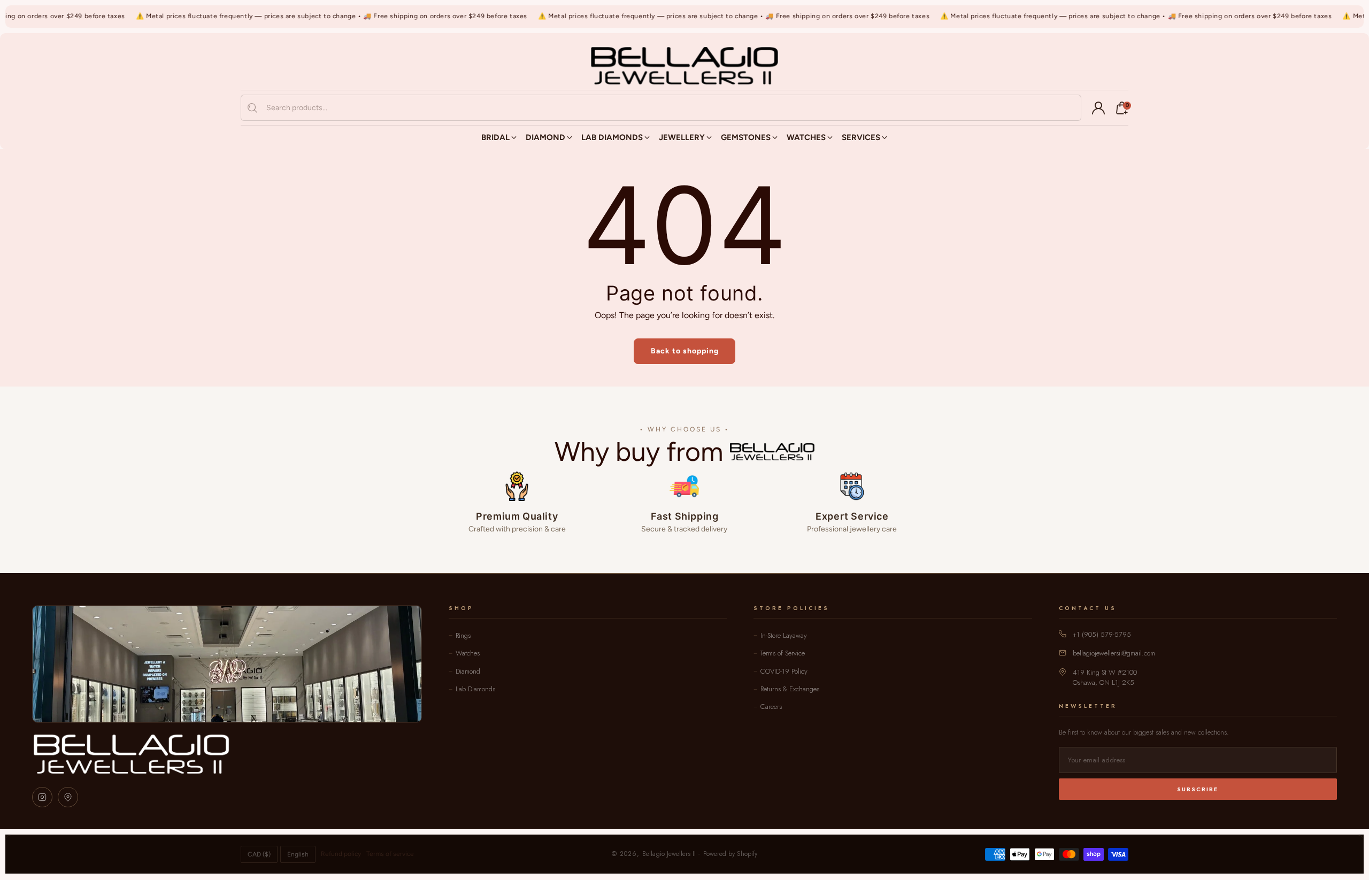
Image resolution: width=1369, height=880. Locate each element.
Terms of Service (782, 653)
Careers (771, 706)
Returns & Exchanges (789, 689)
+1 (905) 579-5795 (1102, 634)
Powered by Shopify (730, 854)
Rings (463, 635)
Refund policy (341, 854)
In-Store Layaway (783, 635)
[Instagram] (42, 797)
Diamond (468, 671)
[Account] (1098, 108)
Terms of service (390, 854)
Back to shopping (685, 351)
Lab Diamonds (475, 689)
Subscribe (1197, 789)
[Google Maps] (68, 797)
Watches (468, 653)
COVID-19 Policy (783, 671)
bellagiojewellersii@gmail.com (1114, 653)
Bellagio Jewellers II (669, 854)
